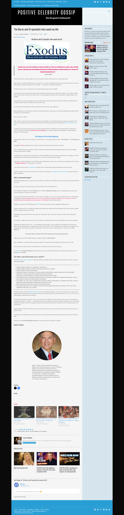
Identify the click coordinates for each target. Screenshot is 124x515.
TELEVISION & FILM (40, 1)
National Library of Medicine (25, 259)
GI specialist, (32, 167)
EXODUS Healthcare (33, 291)
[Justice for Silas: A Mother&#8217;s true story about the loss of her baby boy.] (46, 412)
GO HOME (16, 1)
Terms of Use (17, 511)
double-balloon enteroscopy (59, 171)
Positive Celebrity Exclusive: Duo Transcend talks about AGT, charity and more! (98, 73)
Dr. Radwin (17, 250)
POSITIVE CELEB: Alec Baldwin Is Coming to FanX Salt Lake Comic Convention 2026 (46, 470)
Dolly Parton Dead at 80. (21, 468)
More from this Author (29, 442)
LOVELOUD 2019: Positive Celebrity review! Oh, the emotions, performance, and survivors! (99, 61)
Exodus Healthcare (34, 431)
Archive (47, 509)
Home (15, 509)
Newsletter (30, 509)
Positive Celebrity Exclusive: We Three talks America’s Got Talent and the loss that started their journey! (99, 125)
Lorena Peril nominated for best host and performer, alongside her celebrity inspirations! (68, 420)
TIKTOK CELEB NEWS (19, 5)
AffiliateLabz (22, 484)
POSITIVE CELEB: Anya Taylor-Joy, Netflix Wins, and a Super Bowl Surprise (98, 170)
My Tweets (88, 180)
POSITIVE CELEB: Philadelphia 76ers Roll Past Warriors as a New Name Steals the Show (99, 163)
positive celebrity (23, 34)
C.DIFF (38, 204)
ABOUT (65, 1)
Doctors (27, 431)
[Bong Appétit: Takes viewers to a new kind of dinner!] (24, 412)
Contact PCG (22, 509)
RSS (42, 509)
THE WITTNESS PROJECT (33, 5)
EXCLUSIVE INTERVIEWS (27, 1)
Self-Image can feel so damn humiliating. (47, 136)
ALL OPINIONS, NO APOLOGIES (50, 5)
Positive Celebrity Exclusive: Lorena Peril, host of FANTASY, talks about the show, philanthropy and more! (99, 132)
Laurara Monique (20, 37)
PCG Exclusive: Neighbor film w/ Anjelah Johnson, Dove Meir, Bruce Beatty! (98, 118)
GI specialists (43, 431)
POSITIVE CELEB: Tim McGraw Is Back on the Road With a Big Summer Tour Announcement (68, 470)
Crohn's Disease (21, 431)
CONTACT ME (50, 1)
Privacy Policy (26, 511)
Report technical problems (39, 511)
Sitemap (37, 509)
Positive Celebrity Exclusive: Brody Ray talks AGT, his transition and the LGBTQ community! (99, 80)
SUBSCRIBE (58, 1)
